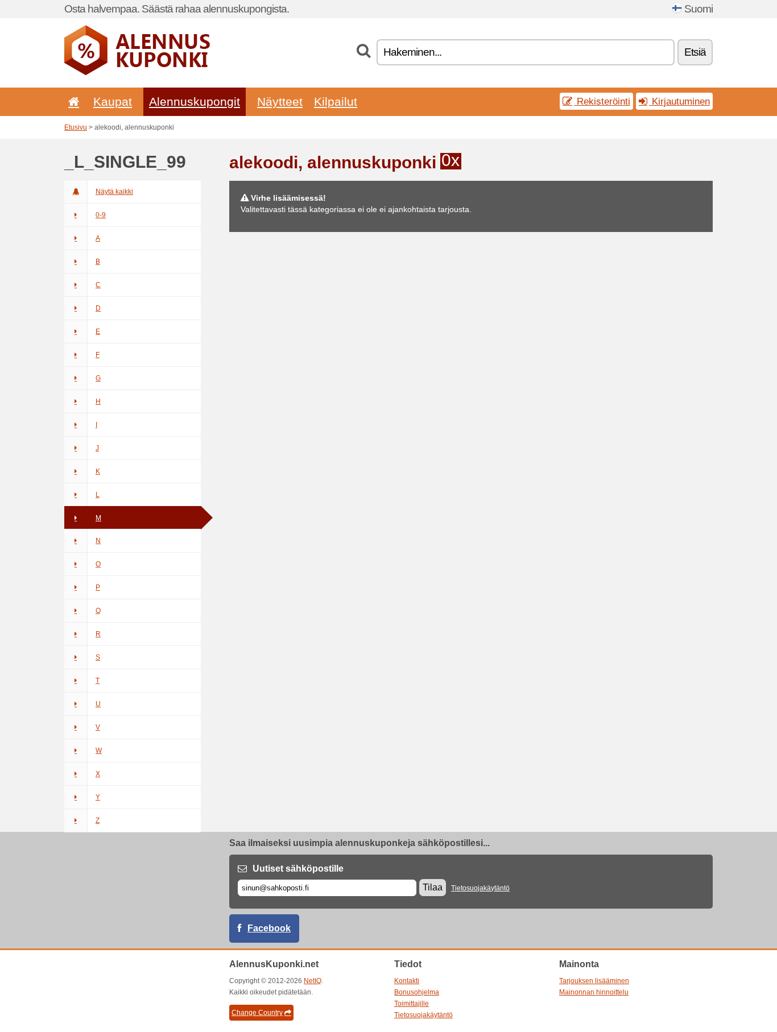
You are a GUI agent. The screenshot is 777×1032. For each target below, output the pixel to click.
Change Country (257, 1013)
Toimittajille (411, 1004)
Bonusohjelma (416, 992)
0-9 (101, 215)
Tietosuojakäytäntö (480, 888)
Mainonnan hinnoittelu (594, 992)
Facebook (269, 928)
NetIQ (312, 981)
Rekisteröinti (602, 101)
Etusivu (75, 127)
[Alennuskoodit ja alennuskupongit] (137, 73)
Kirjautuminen (679, 101)
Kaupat (112, 101)
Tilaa (433, 887)
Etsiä (695, 52)
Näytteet (280, 101)
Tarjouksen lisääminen (594, 981)
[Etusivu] (71, 101)
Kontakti (406, 981)
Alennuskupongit (194, 101)
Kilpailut (335, 101)
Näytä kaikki (114, 192)
